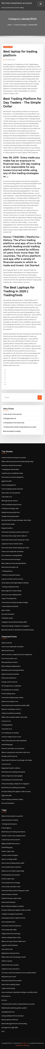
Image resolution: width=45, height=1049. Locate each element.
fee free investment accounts (17, 2)
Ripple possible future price (11, 843)
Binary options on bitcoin (10, 1020)
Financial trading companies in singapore (15, 626)
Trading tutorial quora (9, 824)
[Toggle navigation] (40, 4)
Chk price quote (7, 961)
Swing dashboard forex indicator (13, 1016)
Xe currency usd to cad (9, 658)
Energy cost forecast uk (9, 682)
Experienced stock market (10, 674)
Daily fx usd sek (7, 643)
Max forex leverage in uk (10, 567)
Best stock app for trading (11, 431)
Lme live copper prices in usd (11, 737)
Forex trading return (8, 694)
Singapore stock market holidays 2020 (14, 622)
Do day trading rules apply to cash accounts (16, 791)
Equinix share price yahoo (10, 965)
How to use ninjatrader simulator (13, 551)
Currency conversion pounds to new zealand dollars (19, 973)
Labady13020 (8, 47)
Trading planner (7, 571)
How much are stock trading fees (13, 477)
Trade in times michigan (10, 855)
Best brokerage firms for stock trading (14, 1024)
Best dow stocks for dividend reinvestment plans (18, 630)
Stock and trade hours (9, 678)
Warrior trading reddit (9, 859)
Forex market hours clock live (11, 867)
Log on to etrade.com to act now (12, 579)
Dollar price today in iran (10, 701)
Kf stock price (6, 996)
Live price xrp (6, 721)
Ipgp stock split (7, 481)
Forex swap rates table (9, 930)
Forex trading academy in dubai (12, 799)
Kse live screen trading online (11, 595)
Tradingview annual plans (10, 469)
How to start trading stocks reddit (13, 863)
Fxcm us (4, 1000)
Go (40, 397)
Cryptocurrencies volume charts (12, 544)
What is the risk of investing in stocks (14, 957)
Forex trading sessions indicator (12, 489)
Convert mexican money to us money (14, 457)
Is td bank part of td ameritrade (13, 423)
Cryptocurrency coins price (10, 969)
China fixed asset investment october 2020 (15, 705)
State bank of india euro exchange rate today (17, 760)
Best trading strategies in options (13, 906)
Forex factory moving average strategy (15, 602)
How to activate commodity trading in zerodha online (19, 992)
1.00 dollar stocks (7, 618)
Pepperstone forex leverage (11, 933)
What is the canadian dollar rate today (14, 717)
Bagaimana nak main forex (10, 953)
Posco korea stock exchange (11, 559)
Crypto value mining (8, 988)
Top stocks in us (7, 497)
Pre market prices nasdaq (10, 690)
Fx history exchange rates (10, 508)
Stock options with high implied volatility (15, 583)
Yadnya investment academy (11, 713)
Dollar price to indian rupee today (13, 871)
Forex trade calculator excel (11, 887)
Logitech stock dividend (10, 945)
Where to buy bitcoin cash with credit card (16, 752)
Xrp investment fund (8, 922)
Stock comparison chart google (12, 776)
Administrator (10, 60)
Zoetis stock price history (10, 820)
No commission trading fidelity (12, 555)
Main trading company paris (11, 666)
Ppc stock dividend (8, 614)
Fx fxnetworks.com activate (11, 875)
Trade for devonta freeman (11, 575)
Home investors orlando (10, 894)
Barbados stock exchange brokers (13, 670)
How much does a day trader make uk (14, 536)
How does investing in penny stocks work (15, 532)
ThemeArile (19, 1045)
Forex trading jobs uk (9, 485)
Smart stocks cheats (8, 524)
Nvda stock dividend (8, 902)
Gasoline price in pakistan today (12, 473)
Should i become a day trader (11, 898)
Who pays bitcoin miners (10, 501)
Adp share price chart (9, 977)
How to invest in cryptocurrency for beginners (17, 654)
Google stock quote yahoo (10, 516)
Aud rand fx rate (7, 949)
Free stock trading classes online (12, 697)
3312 (3, 1031)
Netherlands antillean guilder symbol (14, 1008)
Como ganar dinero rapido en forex (13, 918)
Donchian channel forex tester (12, 465)
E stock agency (6, 828)
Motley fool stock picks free (11, 512)
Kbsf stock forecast (8, 650)
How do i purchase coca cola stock (13, 748)
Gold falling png (7, 744)
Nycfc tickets (6, 610)
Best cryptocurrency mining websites (14, 563)
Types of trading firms (9, 598)
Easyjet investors (7, 528)
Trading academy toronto (10, 587)
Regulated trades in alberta (11, 768)
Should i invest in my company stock (13, 836)
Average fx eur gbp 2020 (10, 1027)
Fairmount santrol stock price (11, 926)
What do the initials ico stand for (12, 816)
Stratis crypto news (8, 851)
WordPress (24, 1043)
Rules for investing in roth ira (11, 709)
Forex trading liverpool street (11, 504)
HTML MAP (26, 1045)
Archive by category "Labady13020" (25, 25)
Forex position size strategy (11, 883)
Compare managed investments (12, 914)
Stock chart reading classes (11, 984)
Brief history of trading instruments (13, 772)
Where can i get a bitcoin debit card (13, 941)
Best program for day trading (11, 591)
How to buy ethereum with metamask (14, 740)
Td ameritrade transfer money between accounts (19, 427)
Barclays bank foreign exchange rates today (16, 520)
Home (10, 25)
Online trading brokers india (11, 937)
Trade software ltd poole (10, 606)
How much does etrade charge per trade (15, 540)
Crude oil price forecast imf (12, 414)
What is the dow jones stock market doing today (17, 461)
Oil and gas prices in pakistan (11, 686)
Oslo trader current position (11, 493)
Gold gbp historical (9, 418)
